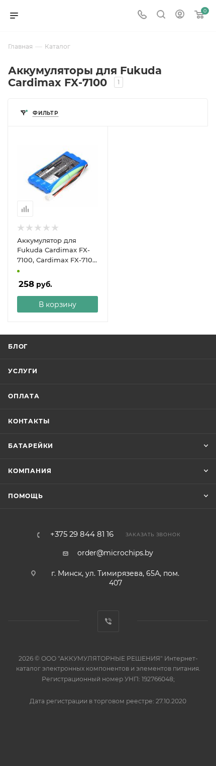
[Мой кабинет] (179, 15)
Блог (18, 346)
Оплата (24, 396)
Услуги (23, 371)
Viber (108, 621)
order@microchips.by (115, 552)
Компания (29, 471)
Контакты (28, 421)
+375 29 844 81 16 (82, 534)
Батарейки (30, 445)
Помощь (25, 496)
